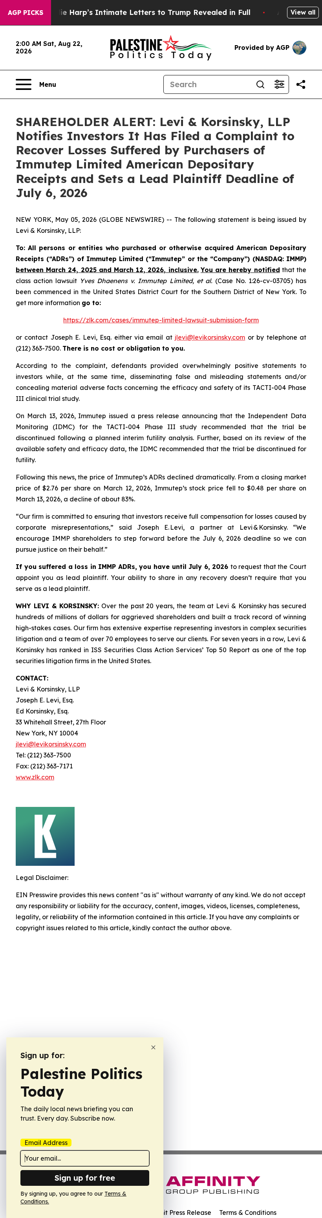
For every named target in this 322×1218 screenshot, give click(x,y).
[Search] (260, 84)
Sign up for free (85, 1178)
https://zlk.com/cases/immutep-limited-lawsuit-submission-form (161, 320)
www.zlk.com (35, 777)
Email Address (46, 1143)
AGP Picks (25, 12)
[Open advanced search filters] (279, 84)
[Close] (153, 1047)
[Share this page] (300, 84)
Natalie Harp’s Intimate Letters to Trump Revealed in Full (145, 12)
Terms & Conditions (247, 1212)
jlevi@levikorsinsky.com (210, 337)
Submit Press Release (178, 1212)
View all (303, 12)
